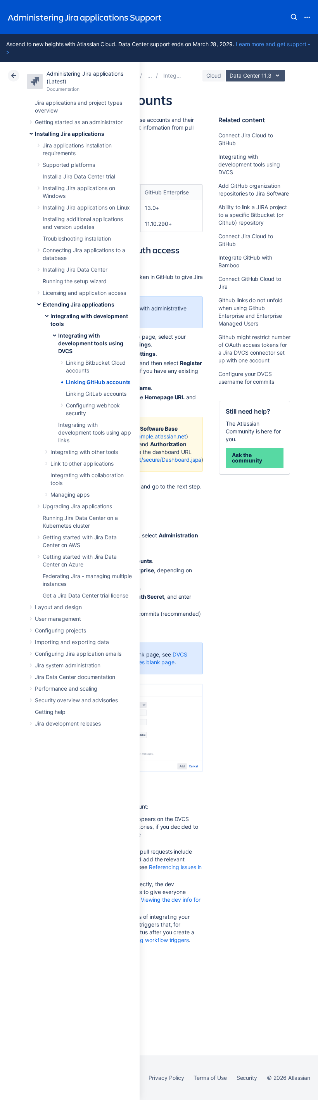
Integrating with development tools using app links (94, 432)
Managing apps (70, 494)
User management (58, 618)
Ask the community (247, 458)
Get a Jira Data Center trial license (85, 595)
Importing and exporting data (72, 642)
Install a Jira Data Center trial (79, 176)
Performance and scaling (66, 688)
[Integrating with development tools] (149, 75)
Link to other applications (82, 463)
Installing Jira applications (69, 133)
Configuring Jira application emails (78, 653)
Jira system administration (67, 665)
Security (247, 1077)
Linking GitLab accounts (96, 393)
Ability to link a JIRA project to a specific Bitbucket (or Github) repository (252, 215)
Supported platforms (69, 164)
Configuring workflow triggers (151, 940)
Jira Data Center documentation (75, 677)
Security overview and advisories (76, 700)
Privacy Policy (166, 1077)
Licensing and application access (84, 292)
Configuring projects (60, 630)
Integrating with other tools (84, 452)
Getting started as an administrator (79, 122)
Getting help (50, 712)
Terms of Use (210, 1077)
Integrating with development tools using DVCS (90, 343)
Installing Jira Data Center (75, 269)
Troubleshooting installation (77, 238)
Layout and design (58, 607)
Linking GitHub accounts (98, 382)
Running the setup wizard (75, 281)
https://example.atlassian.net (149, 436)
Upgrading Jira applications (77, 506)
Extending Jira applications (78, 304)
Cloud (213, 75)
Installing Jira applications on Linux (86, 207)
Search (294, 17)
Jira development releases (68, 723)
